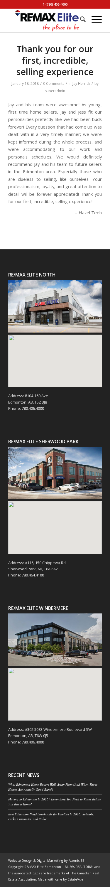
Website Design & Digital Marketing (35, 860)
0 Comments (53, 83)
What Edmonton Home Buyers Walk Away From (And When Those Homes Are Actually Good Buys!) (52, 787)
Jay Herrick (81, 83)
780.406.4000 (33, 408)
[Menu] (94, 19)
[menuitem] (80, 19)
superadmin (55, 90)
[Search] (80, 19)
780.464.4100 (33, 575)
